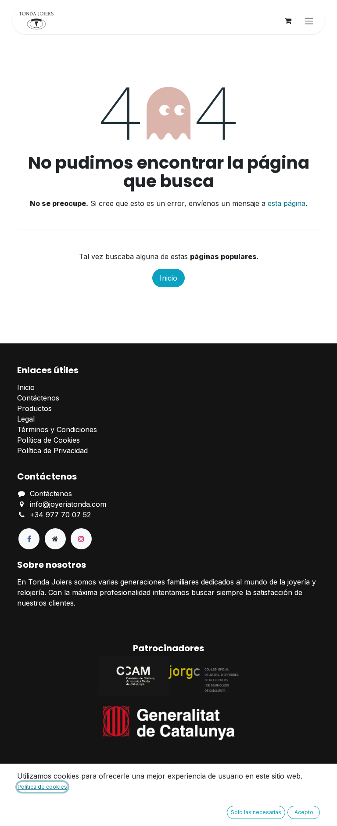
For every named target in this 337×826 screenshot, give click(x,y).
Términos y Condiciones (57, 429)
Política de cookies (42, 786)
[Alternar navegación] (309, 20)
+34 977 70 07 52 (60, 514)
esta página (286, 203)
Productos (34, 408)
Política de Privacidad (52, 450)
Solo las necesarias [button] (256, 812)
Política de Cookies (48, 440)
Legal (26, 419)
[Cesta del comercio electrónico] (288, 20)
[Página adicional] (55, 538)
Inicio (168, 278)
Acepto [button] (303, 812)
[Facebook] (28, 538)
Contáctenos (38, 397)
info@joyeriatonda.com (68, 504)
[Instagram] (81, 538)
